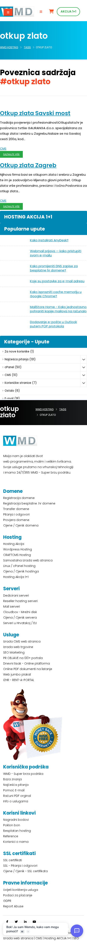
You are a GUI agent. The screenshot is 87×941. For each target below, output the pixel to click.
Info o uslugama (15, 801)
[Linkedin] (25, 922)
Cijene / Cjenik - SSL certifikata (25, 871)
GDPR (7, 901)
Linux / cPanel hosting (19, 566)
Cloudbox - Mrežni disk (20, 612)
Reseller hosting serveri (20, 601)
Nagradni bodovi (16, 820)
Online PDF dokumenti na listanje (27, 669)
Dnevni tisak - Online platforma (26, 663)
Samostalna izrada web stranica (28, 560)
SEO (76, 938)
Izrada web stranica (18, 938)
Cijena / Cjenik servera (20, 617)
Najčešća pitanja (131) (20, 359)
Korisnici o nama (16, 842)
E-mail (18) (12, 399)
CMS (3, 149)
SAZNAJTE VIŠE (11, 154)
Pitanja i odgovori (16, 514)
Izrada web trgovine (18, 647)
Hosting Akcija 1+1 (16, 577)
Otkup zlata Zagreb (28, 165)
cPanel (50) (13, 367)
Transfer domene (16, 509)
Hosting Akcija (13, 544)
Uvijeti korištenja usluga (20, 890)
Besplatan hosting (17, 831)
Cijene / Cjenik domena (20, 525)
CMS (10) (11, 375)
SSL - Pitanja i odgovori (20, 866)
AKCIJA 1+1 (68, 12)
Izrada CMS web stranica (22, 641)
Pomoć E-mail (13, 790)
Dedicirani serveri (16, 595)
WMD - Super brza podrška (23, 774)
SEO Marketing (13, 652)
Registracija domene (19, 498)
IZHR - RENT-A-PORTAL (18, 680)
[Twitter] (16, 922)
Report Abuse (13, 906)
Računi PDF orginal (17, 796)
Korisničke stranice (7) (21, 383)
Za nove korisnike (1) (19, 352)
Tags (27, 47)
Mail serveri (11, 606)
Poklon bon (11, 825)
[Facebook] (7, 922)
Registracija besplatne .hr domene (29, 503)
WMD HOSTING (9, 47)
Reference (10, 836)
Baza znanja (12, 779)
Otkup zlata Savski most (35, 113)
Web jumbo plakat (17, 674)
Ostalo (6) (12, 391)
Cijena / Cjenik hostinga (21, 571)
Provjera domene (16, 520)
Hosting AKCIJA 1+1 (58, 938)
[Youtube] (34, 922)
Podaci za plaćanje (17, 895)
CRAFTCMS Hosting (17, 555)
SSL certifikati (12, 860)
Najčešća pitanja (16, 785)
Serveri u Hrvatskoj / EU (20, 623)
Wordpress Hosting (17, 549)
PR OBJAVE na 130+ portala (23, 658)
